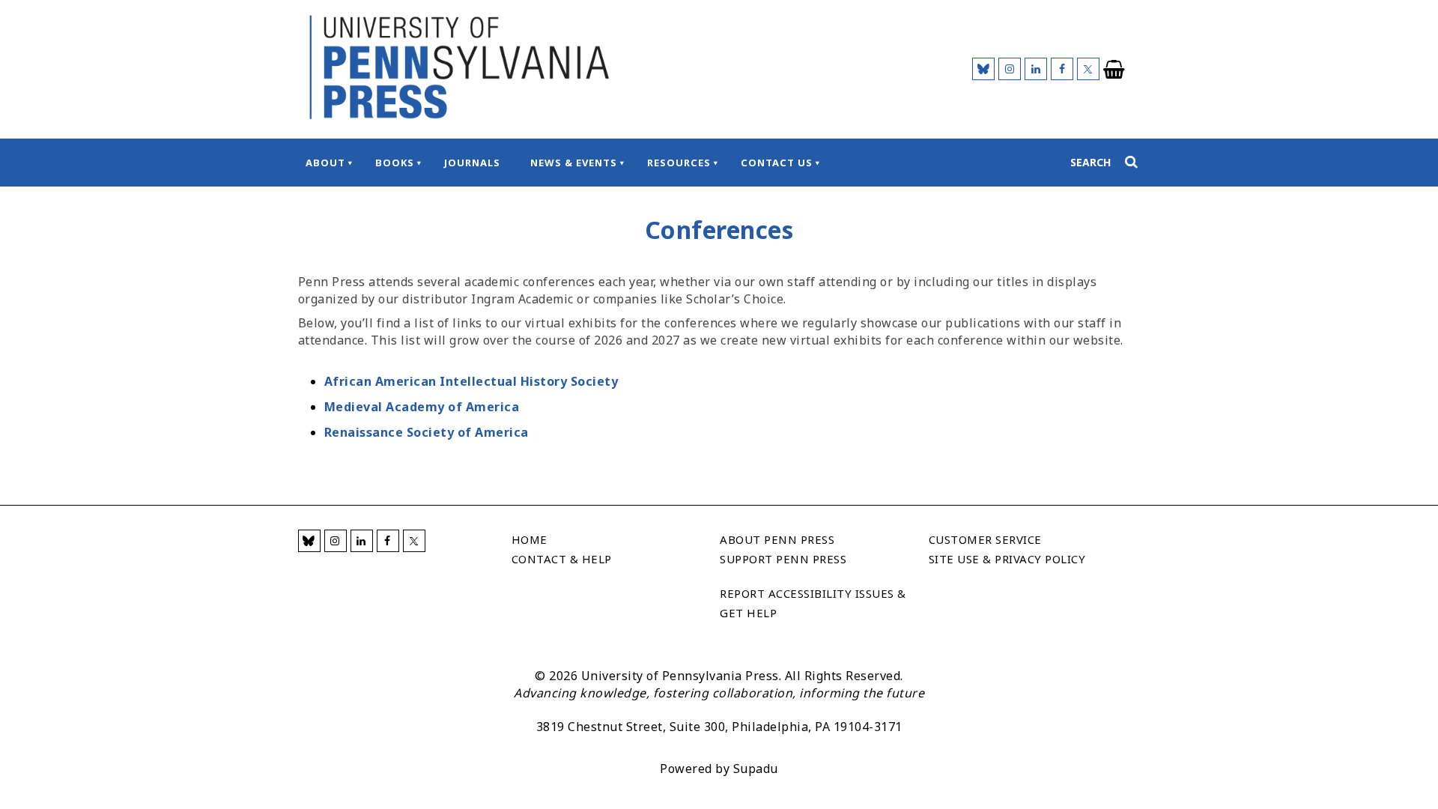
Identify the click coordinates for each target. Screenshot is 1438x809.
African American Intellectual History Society (471, 381)
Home (529, 539)
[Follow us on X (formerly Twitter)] (1088, 69)
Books (394, 162)
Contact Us (777, 162)
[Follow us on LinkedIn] (1036, 69)
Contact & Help (562, 558)
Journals (472, 162)
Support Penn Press (783, 558)
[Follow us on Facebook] (1062, 69)
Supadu (755, 768)
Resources (679, 162)
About (325, 162)
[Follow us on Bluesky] (983, 69)
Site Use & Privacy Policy (1007, 558)
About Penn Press (777, 539)
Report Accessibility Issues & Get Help (813, 603)
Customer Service (985, 539)
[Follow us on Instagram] (1009, 69)
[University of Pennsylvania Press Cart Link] (1114, 69)
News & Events (573, 162)
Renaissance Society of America (426, 432)
